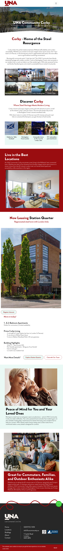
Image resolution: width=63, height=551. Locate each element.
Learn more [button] (5, 548)
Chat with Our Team (53, 357)
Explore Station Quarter (33, 357)
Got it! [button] (55, 547)
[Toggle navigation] (56, 3)
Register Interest (8, 312)
